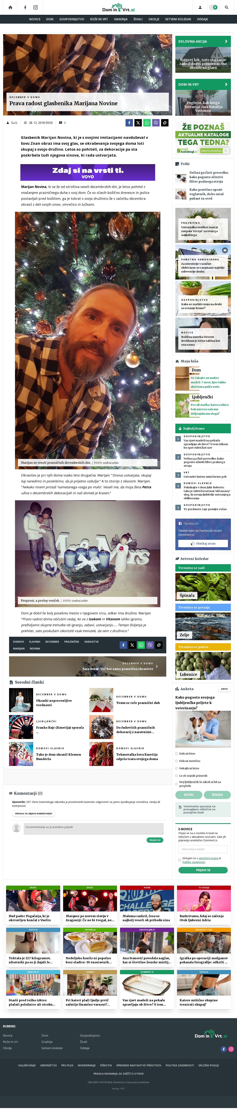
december (52, 641)
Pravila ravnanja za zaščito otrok (119, 1073)
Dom (50, 19)
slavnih (34, 641)
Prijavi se (155, 840)
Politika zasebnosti (180, 1065)
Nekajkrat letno (189, 768)
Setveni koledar (178, 19)
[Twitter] (138, 122)
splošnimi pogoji (208, 858)
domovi (18, 641)
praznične (71, 641)
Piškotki (106, 1065)
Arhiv (224, 688)
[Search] (226, 7)
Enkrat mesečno (189, 761)
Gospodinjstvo (71, 19)
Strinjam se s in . (201, 860)
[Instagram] (35, 7)
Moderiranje (87, 1065)
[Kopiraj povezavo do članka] (164, 122)
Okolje (153, 19)
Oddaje (202, 19)
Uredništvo (48, 1065)
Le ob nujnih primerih (193, 775)
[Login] (200, 7)
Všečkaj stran (206, 543)
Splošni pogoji (208, 1065)
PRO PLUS (67, 1065)
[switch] (213, 7)
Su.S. (14, 123)
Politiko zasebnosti (193, 862)
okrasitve (91, 641)
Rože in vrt (99, 19)
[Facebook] (25, 7)
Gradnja (121, 19)
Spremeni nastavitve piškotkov (138, 1065)
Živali (138, 19)
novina (35, 648)
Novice (34, 19)
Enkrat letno (187, 753)
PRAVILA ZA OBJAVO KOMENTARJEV (33, 813)
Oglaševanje (27, 1065)
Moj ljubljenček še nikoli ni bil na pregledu (200, 784)
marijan (19, 648)
